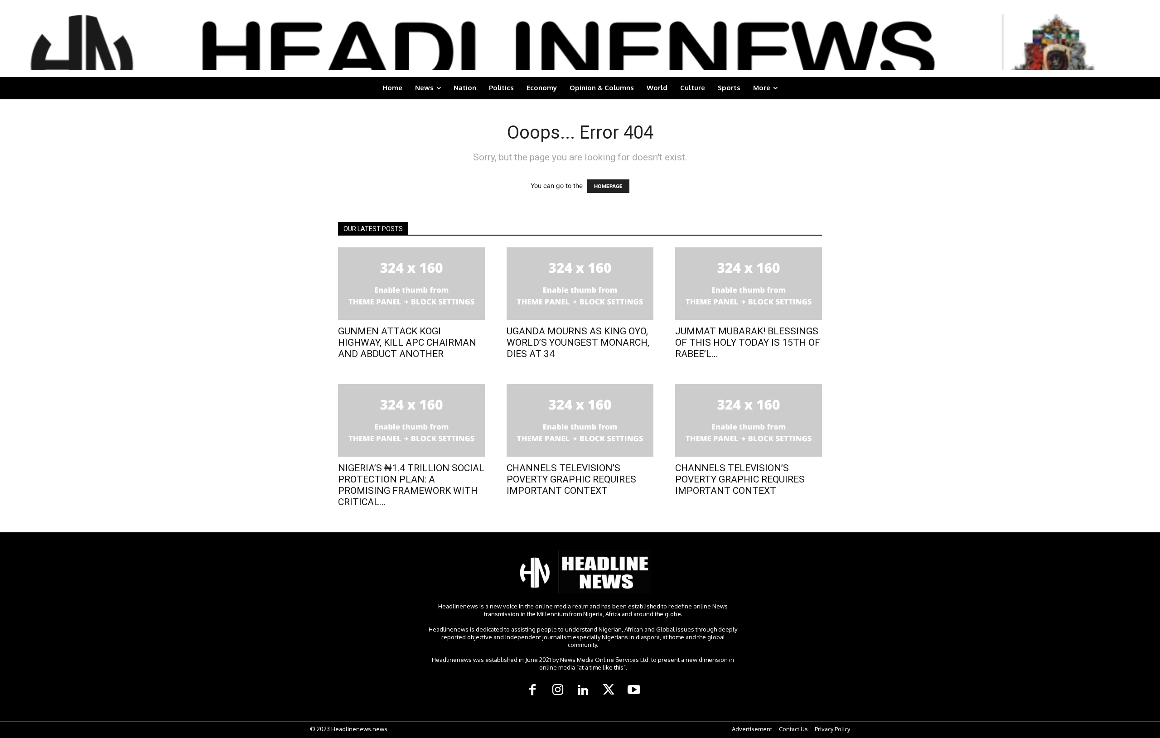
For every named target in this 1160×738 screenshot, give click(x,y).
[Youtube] (634, 690)
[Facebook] (532, 690)
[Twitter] (608, 690)
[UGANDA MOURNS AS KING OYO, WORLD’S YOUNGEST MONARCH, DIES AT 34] (580, 283)
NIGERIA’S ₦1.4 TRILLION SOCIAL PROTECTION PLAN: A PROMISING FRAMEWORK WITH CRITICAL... (411, 485)
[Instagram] (557, 690)
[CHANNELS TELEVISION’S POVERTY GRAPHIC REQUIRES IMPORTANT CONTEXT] (580, 420)
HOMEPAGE (608, 186)
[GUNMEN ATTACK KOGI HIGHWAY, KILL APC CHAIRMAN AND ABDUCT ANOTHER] (411, 283)
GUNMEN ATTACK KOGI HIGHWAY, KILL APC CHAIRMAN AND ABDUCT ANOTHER (407, 342)
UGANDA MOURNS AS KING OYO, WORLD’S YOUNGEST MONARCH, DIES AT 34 (578, 342)
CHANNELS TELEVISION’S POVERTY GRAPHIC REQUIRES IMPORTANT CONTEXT (571, 479)
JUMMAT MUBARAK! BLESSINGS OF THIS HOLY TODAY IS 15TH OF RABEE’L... (747, 342)
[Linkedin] (583, 690)
